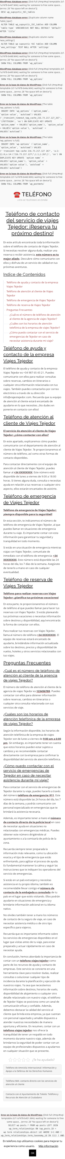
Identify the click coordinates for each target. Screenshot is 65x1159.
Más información (48, 1146)
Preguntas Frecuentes (19, 310)
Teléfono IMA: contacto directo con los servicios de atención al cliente (31, 1082)
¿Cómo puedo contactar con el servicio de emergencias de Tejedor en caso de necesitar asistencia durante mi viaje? (34, 336)
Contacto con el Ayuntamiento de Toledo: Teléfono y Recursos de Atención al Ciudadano (32, 1096)
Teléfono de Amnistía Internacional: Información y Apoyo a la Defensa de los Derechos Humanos (31, 1069)
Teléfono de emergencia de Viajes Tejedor (30, 300)
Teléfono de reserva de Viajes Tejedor (28, 305)
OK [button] (32, 1153)
